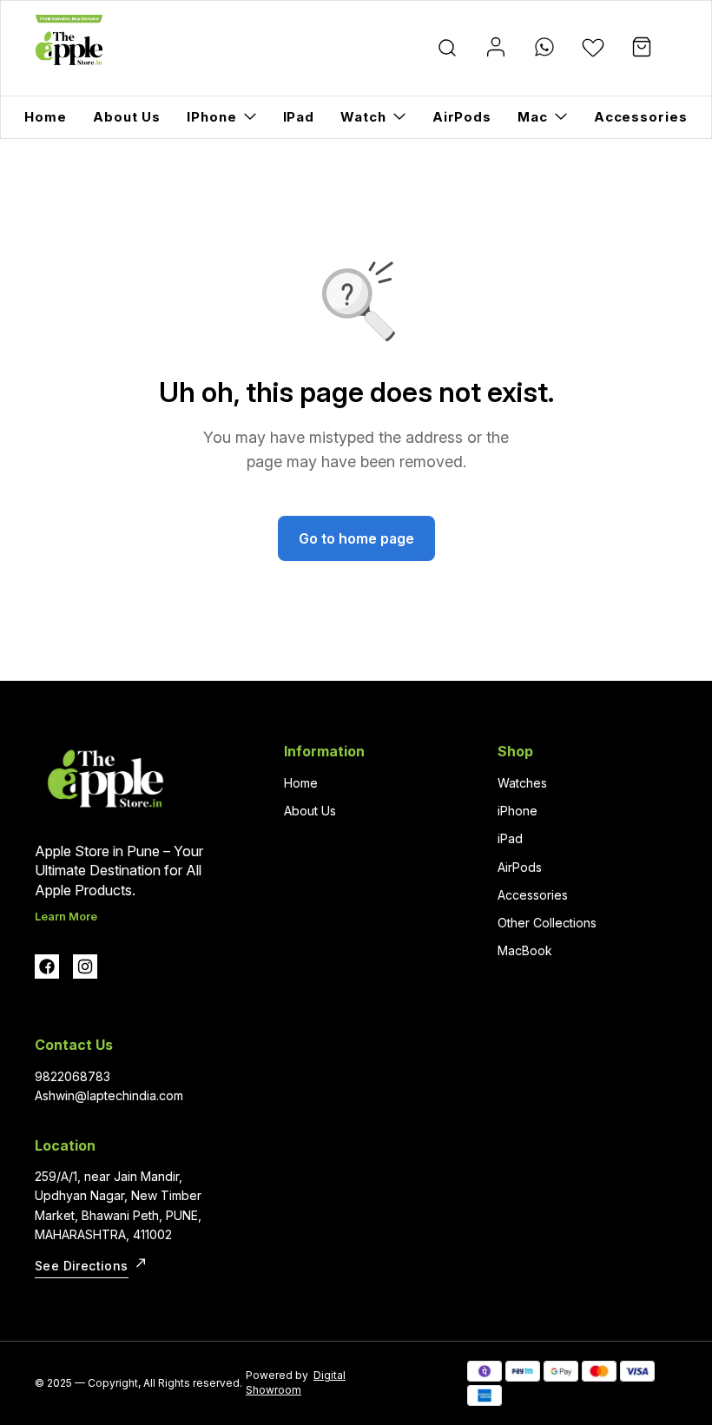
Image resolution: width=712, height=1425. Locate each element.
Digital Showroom (296, 1382)
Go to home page (356, 538)
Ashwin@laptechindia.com (109, 1095)
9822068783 (72, 1076)
